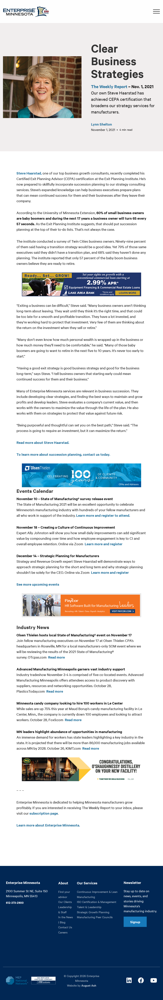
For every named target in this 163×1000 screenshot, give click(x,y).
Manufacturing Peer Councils (95, 917)
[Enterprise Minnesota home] (24, 11)
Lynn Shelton (101, 124)
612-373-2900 (15, 902)
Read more (56, 657)
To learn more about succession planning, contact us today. (63, 454)
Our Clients (65, 902)
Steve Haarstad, (29, 173)
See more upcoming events (37, 584)
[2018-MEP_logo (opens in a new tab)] (17, 980)
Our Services (87, 883)
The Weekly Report (109, 86)
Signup (135, 922)
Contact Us (65, 927)
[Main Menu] (156, 11)
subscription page (43, 813)
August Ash (88, 985)
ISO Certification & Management (96, 902)
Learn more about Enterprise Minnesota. (48, 825)
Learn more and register (103, 543)
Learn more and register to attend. (103, 515)
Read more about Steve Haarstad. (42, 442)
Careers (63, 932)
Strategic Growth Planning (93, 912)
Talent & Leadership (89, 907)
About (63, 883)
